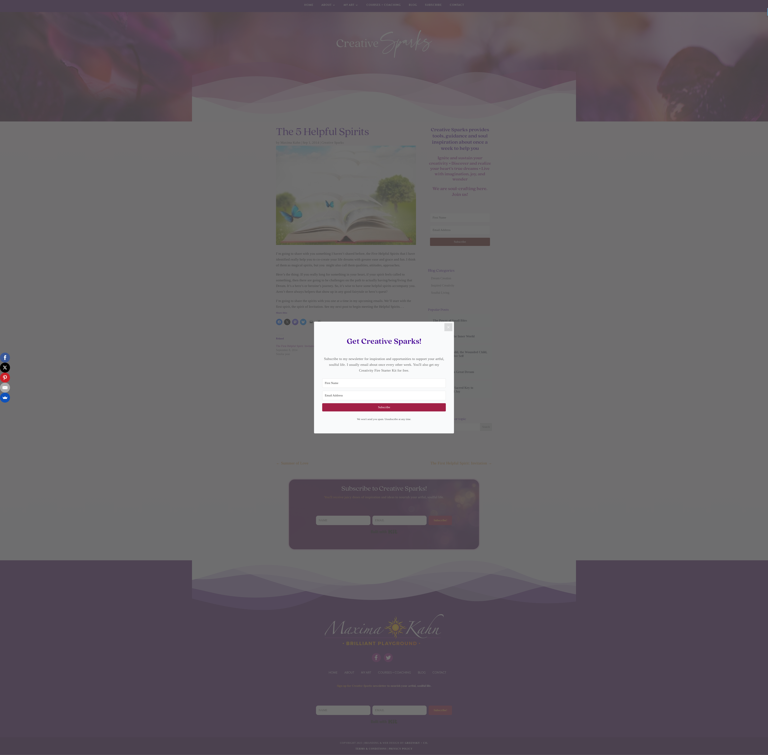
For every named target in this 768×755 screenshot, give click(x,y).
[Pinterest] (5, 378)
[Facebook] (5, 358)
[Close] (448, 327)
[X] (5, 368)
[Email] (5, 388)
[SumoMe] (5, 398)
